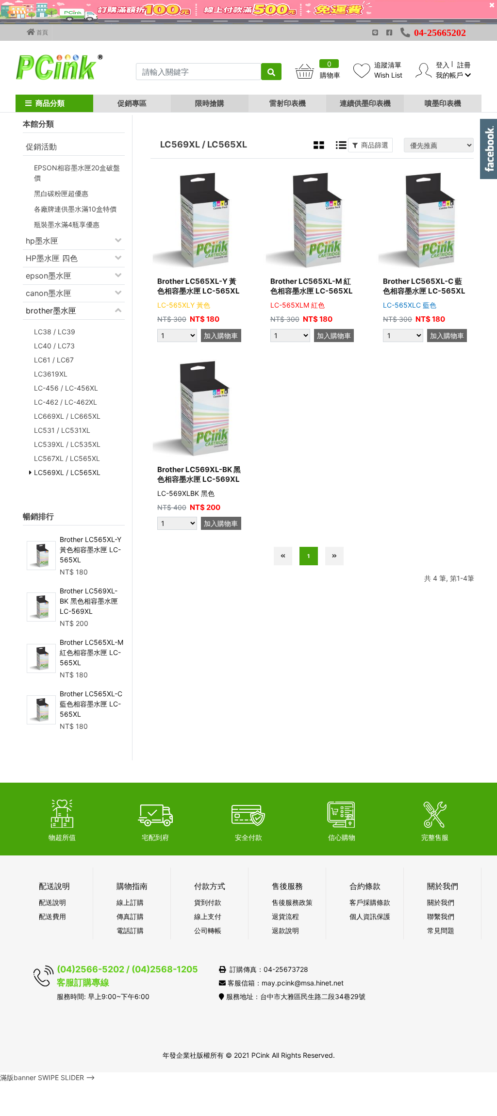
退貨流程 (285, 916)
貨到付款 (207, 902)
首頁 (41, 32)
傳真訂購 (130, 916)
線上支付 (207, 916)
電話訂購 (130, 930)
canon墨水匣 (48, 293)
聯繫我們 (440, 916)
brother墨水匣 (51, 310)
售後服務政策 (292, 902)
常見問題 (440, 930)
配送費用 (52, 916)
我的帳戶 (450, 75)
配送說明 (52, 902)
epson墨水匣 (48, 275)
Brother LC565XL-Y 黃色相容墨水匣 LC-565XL (90, 549)
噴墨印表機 (443, 103)
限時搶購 (209, 103)
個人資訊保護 (369, 916)
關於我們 (440, 902)
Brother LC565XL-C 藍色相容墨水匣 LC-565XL (91, 703)
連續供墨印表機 (365, 103)
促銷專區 (132, 103)
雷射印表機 (287, 103)
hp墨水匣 (42, 241)
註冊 (464, 65)
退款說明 (285, 930)
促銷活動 (41, 146)
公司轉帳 (207, 930)
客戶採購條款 (369, 902)
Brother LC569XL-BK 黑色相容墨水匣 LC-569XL (89, 601)
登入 (442, 65)
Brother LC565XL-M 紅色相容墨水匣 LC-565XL (91, 652)
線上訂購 (130, 902)
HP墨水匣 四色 (52, 258)
